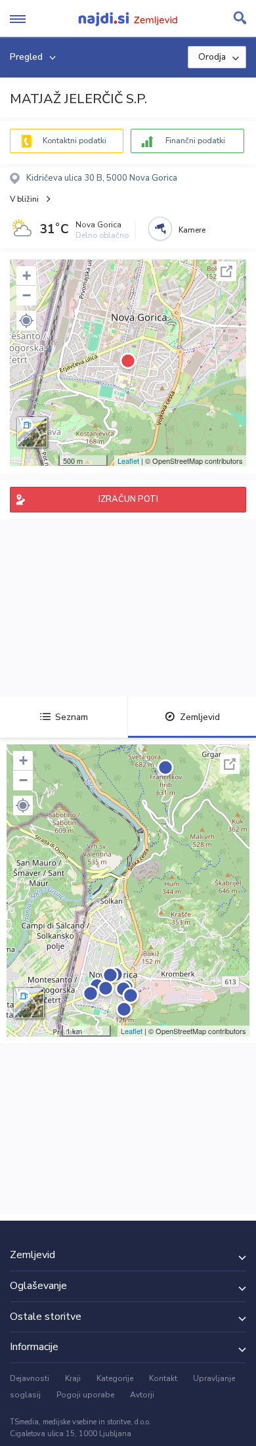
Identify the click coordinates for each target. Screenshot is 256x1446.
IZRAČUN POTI (128, 499)
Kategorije (114, 1378)
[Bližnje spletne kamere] (160, 228)
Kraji (73, 1378)
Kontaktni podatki (74, 140)
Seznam (71, 717)
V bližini (24, 199)
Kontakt (163, 1378)
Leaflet (128, 460)
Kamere (192, 230)
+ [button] (26, 275)
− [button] (26, 295)
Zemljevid (200, 717)
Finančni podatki (195, 140)
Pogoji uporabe (85, 1395)
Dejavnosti (29, 1378)
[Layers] (32, 432)
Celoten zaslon (226, 271)
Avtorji (142, 1395)
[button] (26, 320)
